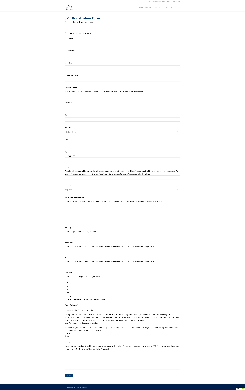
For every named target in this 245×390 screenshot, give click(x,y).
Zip (66, 140)
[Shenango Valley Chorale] (69, 7)
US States (69, 127)
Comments (69, 342)
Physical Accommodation (74, 197)
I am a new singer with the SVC (81, 33)
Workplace (69, 243)
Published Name (71, 87)
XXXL (69, 296)
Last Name (69, 63)
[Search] (172, 7)
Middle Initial (70, 51)
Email (67, 167)
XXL (68, 292)
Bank (66, 258)
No (68, 336)
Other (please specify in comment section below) (86, 299)
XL (68, 289)
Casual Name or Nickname (75, 75)
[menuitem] (176, 1)
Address (68, 102)
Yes (68, 333)
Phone (68, 152)
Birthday (68, 228)
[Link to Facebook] (179, 7)
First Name (69, 38)
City (67, 115)
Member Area (176, 1)
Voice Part (69, 185)
